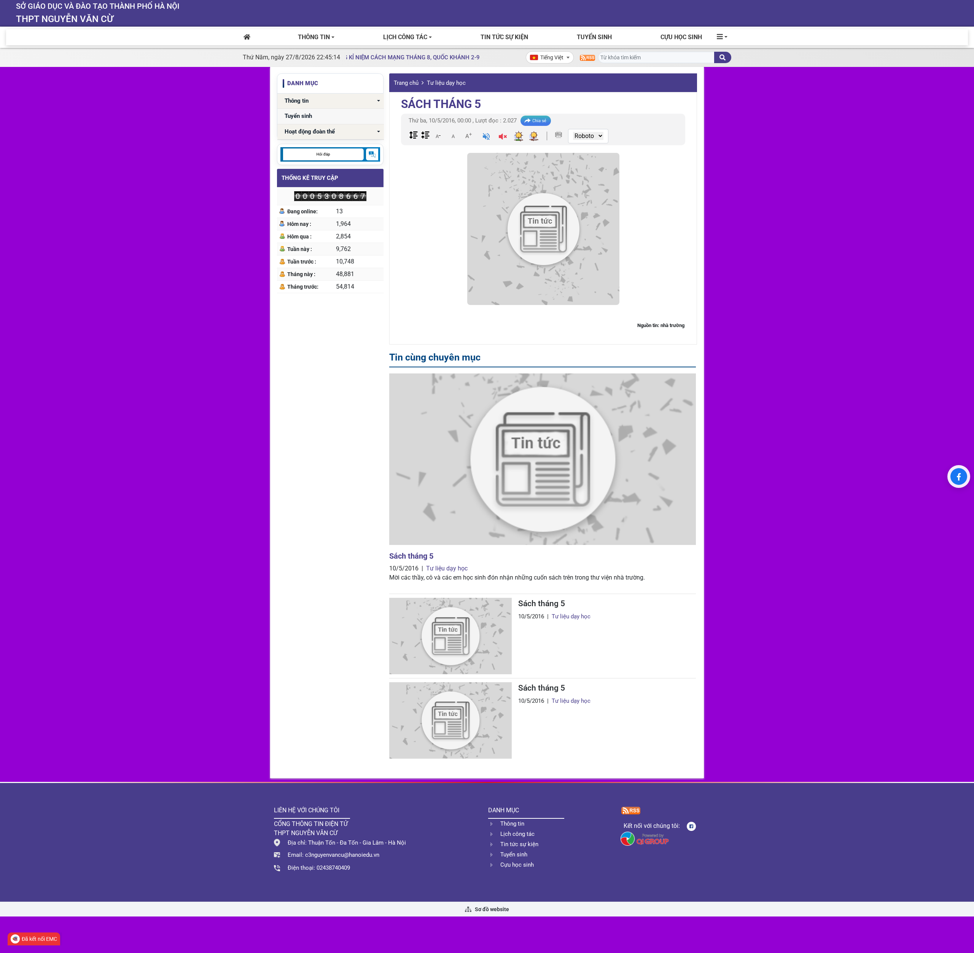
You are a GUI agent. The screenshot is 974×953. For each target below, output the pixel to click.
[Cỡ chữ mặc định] (453, 135)
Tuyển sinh (594, 37)
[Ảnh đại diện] (543, 229)
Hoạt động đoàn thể (310, 132)
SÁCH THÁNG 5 (441, 104)
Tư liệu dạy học (446, 82)
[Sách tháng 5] (542, 459)
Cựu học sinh (681, 37)
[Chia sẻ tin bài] (535, 121)
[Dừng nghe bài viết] (503, 137)
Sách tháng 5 (411, 556)
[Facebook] (958, 476)
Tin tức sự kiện (504, 37)
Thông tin (314, 37)
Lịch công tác (405, 37)
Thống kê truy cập (310, 178)
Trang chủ (406, 82)
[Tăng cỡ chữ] (468, 135)
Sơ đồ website (491, 909)
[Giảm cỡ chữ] (438, 135)
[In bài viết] (558, 134)
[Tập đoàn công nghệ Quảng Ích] (645, 838)
